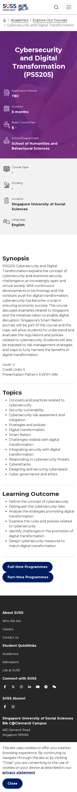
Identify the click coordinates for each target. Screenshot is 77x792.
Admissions (10, 662)
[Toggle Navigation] (69, 7)
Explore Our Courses (50, 20)
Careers (7, 629)
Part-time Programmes (28, 577)
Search (56, 7)
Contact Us (10, 637)
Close (12, 783)
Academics (19, 20)
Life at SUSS (11, 670)
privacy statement (18, 773)
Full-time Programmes (27, 567)
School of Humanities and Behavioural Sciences (34, 146)
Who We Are (11, 621)
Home (4, 20)
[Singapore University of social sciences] (20, 7)
